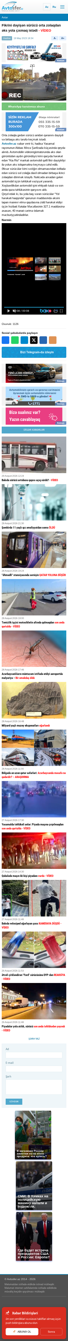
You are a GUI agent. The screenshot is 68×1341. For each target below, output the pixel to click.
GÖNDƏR (14, 1101)
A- (55, 38)
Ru (54, 6)
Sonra (51, 1331)
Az (46, 6)
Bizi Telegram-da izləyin (37, 352)
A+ (62, 38)
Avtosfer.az (9, 143)
